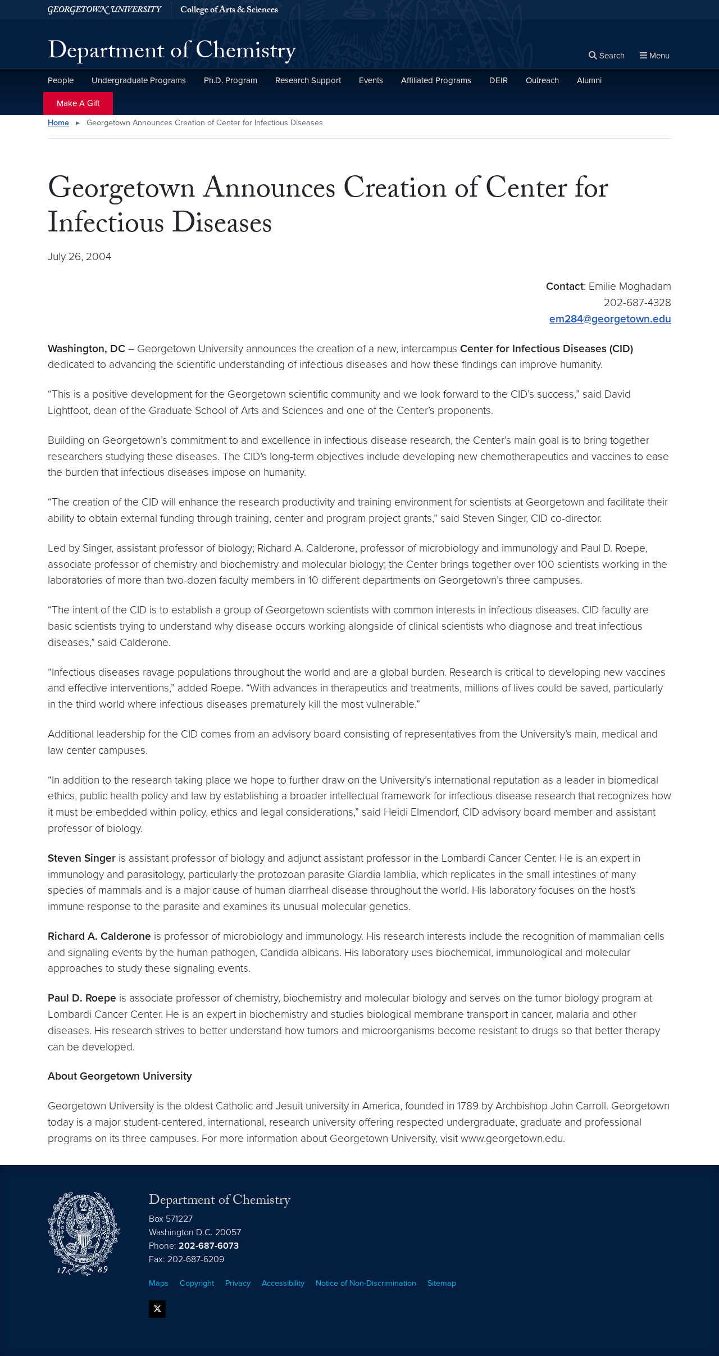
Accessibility (283, 1283)
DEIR (498, 80)
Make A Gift (78, 103)
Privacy (238, 1283)
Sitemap (441, 1283)
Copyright (197, 1283)
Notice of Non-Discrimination (366, 1283)
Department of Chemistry (171, 54)
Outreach (542, 80)
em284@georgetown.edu (610, 318)
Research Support (308, 80)
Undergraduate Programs (139, 80)
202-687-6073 (209, 1246)
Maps (159, 1283)
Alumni (589, 80)
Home (58, 123)
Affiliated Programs (436, 80)
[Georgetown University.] (105, 10)
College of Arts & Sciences (229, 11)
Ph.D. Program (230, 80)
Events (371, 80)
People (61, 80)
